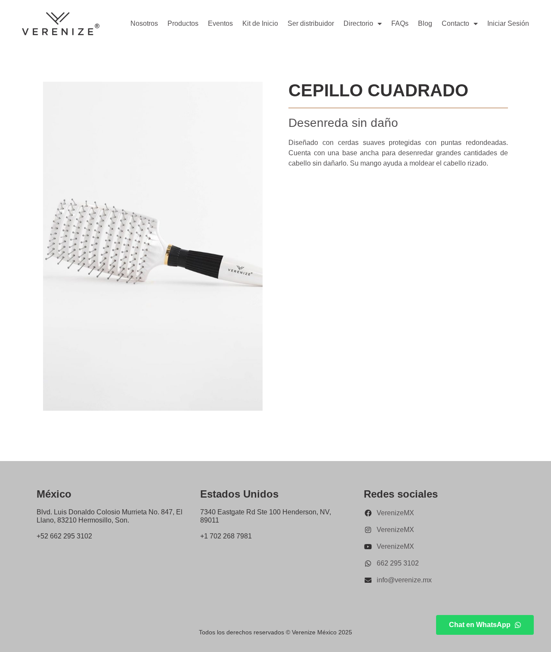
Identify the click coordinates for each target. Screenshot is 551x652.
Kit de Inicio (260, 23)
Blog (425, 23)
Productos (182, 23)
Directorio (358, 23)
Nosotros (144, 23)
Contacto (455, 23)
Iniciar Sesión (508, 23)
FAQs (400, 23)
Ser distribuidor (311, 23)
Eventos (220, 23)
